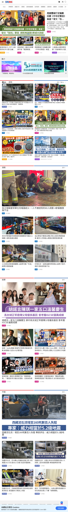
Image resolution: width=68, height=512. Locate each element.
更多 (63, 167)
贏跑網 (55, 6)
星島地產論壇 (29, 6)
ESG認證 (61, 6)
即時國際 (20, 52)
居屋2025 (17, 6)
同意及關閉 (61, 508)
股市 (1, 52)
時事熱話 (54, 52)
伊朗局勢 (11, 6)
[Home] (9, 2)
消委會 (23, 6)
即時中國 (4, 106)
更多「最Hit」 (61, 82)
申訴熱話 (4, 159)
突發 (36, 106)
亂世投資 (37, 6)
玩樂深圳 (49, 6)
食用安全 (37, 52)
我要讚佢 (43, 6)
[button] (67, 24)
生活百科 (49, 31)
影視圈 (36, 132)
